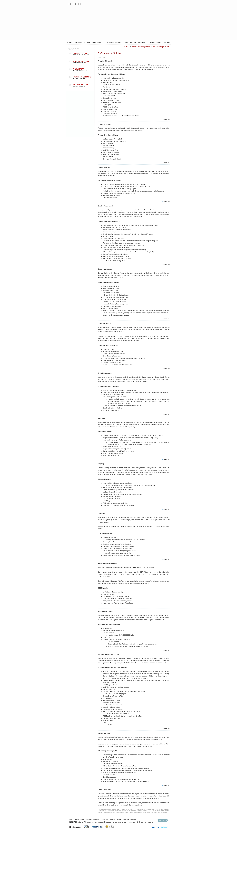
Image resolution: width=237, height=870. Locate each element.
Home (69, 42)
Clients (152, 42)
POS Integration (130, 42)
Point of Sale (78, 42)
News (82, 820)
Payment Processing (113, 42)
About (77, 820)
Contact (167, 42)
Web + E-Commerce (94, 42)
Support (159, 42)
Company (141, 42)
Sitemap (133, 820)
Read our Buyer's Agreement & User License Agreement (150, 47)
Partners (112, 820)
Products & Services (93, 820)
